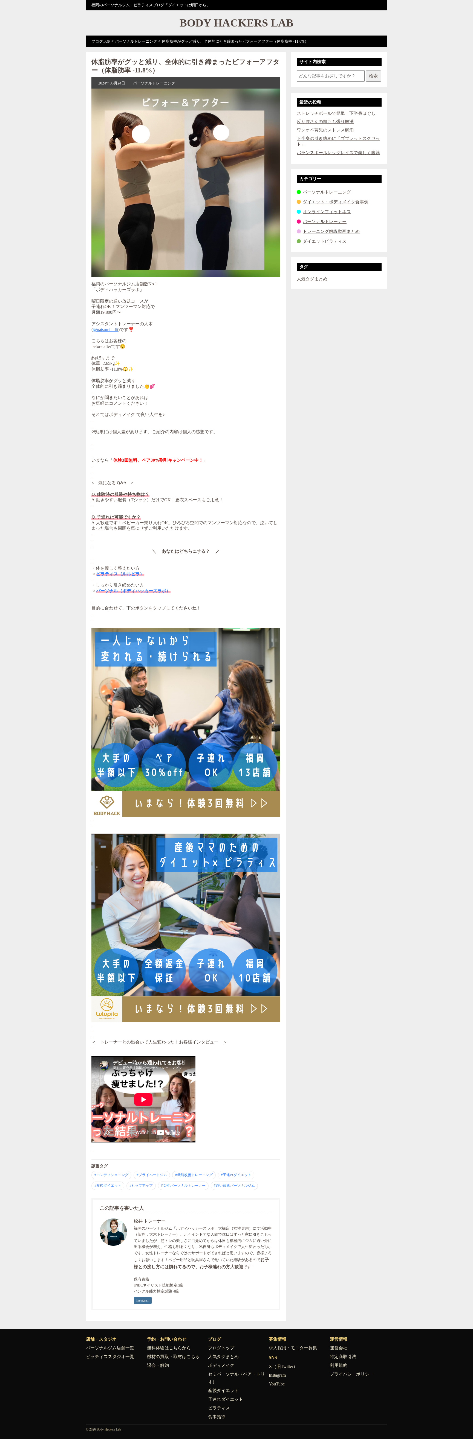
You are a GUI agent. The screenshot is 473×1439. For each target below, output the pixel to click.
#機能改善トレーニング (194, 1175)
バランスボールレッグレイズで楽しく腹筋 (338, 152)
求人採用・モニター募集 (293, 1348)
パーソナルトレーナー (325, 221)
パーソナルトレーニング (154, 83)
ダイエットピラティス (325, 241)
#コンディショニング (111, 1175)
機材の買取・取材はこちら (173, 1356)
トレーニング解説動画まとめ (331, 231)
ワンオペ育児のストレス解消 (325, 130)
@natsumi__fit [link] (105, 329)
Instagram (142, 1300)
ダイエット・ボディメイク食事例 (335, 202)
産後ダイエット (223, 1390)
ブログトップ (221, 1348)
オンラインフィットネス (327, 211)
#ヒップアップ (141, 1185)
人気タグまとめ (312, 279)
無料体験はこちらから (169, 1348)
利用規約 (338, 1365)
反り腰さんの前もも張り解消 (325, 121)
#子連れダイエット (236, 1175)
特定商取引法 (343, 1356)
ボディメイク (221, 1365)
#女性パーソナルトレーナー (183, 1185)
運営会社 (338, 1348)
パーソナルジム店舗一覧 (110, 1348)
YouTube (277, 1384)
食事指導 (217, 1416)
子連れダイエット (225, 1399)
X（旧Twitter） (283, 1366)
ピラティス (219, 1408)
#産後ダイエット (107, 1185)
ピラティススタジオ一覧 (110, 1356)
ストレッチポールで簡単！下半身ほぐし (336, 113)
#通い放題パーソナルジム (234, 1185)
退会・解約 (158, 1365)
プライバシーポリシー (352, 1374)
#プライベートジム (152, 1175)
